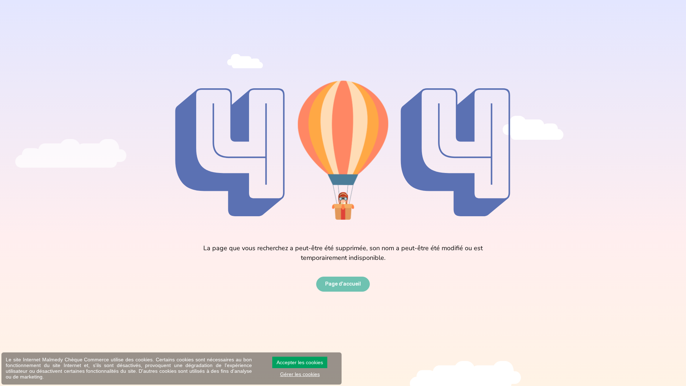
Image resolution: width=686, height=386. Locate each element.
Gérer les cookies (300, 374)
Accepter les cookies (300, 362)
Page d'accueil (343, 284)
